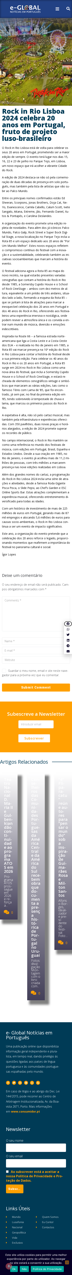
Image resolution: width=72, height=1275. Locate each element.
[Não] (67, 1262)
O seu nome (14, 1140)
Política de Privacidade (47, 1269)
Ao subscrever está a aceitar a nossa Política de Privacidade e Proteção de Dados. (34, 1176)
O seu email (14, 1156)
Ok (14, 1269)
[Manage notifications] (9, 1266)
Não (24, 1269)
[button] (68, 624)
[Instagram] (20, 1083)
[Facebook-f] (8, 1083)
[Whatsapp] (32, 1083)
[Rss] (38, 1083)
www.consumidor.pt (25, 1111)
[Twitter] (14, 1083)
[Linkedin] (26, 1083)
